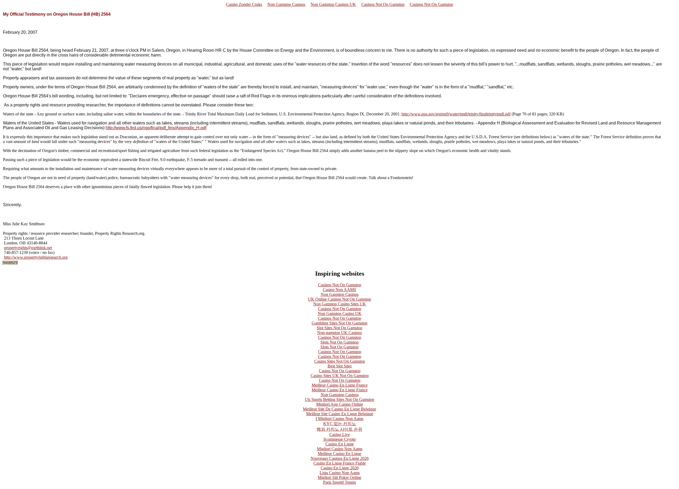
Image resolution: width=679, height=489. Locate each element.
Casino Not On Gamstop (339, 371)
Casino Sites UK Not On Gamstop (340, 375)
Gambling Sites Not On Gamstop (339, 323)
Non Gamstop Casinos (286, 4)
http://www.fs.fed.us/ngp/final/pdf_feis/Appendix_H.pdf (156, 128)
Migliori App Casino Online (339, 404)
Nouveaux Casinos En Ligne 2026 (340, 458)
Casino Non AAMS (339, 289)
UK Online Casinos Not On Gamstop (339, 299)
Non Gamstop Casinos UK (333, 4)
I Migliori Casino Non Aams (339, 418)
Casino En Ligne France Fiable (340, 463)
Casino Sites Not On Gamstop (339, 361)
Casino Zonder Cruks (244, 4)
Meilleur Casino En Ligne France (340, 385)
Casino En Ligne (339, 444)
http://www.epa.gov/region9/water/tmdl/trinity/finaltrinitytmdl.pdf (456, 114)
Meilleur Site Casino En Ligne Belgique (339, 414)
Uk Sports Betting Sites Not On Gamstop (339, 399)
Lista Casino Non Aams (340, 472)
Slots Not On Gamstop (339, 342)
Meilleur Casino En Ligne (339, 453)
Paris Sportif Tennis (339, 482)
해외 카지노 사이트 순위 (339, 429)
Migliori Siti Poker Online (339, 477)
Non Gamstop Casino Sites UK (339, 304)
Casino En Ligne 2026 (340, 468)
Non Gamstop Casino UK (340, 313)
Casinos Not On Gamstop (382, 4)
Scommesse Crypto (339, 439)
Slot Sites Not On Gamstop (339, 328)
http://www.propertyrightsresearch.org (36, 257)
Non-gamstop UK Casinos (339, 332)
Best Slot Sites (340, 366)
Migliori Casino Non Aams (339, 449)
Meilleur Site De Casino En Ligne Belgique (339, 409)
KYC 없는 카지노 (339, 423)
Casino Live (339, 434)
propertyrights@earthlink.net (28, 247)
